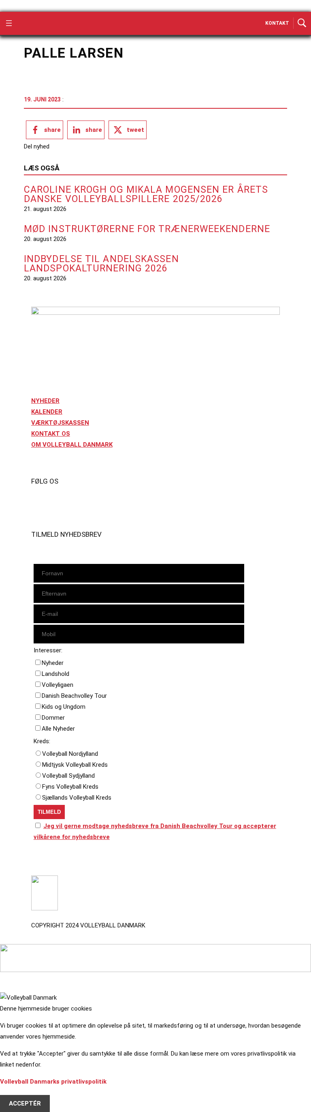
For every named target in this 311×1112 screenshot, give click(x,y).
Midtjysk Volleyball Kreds (75, 764)
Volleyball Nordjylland (70, 753)
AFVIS (17, 1092)
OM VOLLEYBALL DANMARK (72, 444)
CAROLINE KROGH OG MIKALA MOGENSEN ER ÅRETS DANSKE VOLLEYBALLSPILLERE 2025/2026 (146, 194)
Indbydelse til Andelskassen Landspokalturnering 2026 (101, 263)
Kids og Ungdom (63, 706)
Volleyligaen (57, 684)
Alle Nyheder (58, 728)
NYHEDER (45, 400)
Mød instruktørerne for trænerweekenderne (147, 229)
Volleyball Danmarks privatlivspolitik (53, 1081)
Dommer (53, 717)
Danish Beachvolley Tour (74, 695)
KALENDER (46, 411)
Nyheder (53, 663)
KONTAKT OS (50, 433)
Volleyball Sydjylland (68, 775)
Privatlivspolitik (54, 860)
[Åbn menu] (9, 23)
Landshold (55, 674)
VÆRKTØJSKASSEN (60, 422)
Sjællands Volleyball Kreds (76, 797)
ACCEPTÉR (25, 1103)
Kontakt (277, 23)
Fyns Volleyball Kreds (70, 786)
